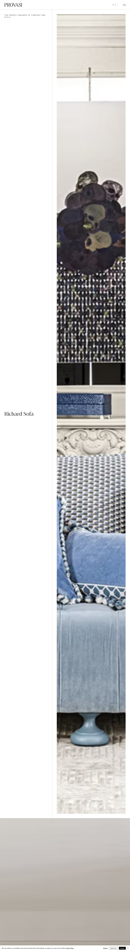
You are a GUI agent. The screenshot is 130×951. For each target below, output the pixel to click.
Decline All (113, 948)
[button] (124, 4)
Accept (122, 948)
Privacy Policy (70, 948)
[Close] (128, 948)
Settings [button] (105, 948)
